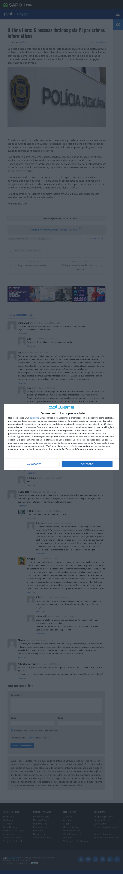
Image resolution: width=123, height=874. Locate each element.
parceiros (34, 418)
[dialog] (61, 437)
